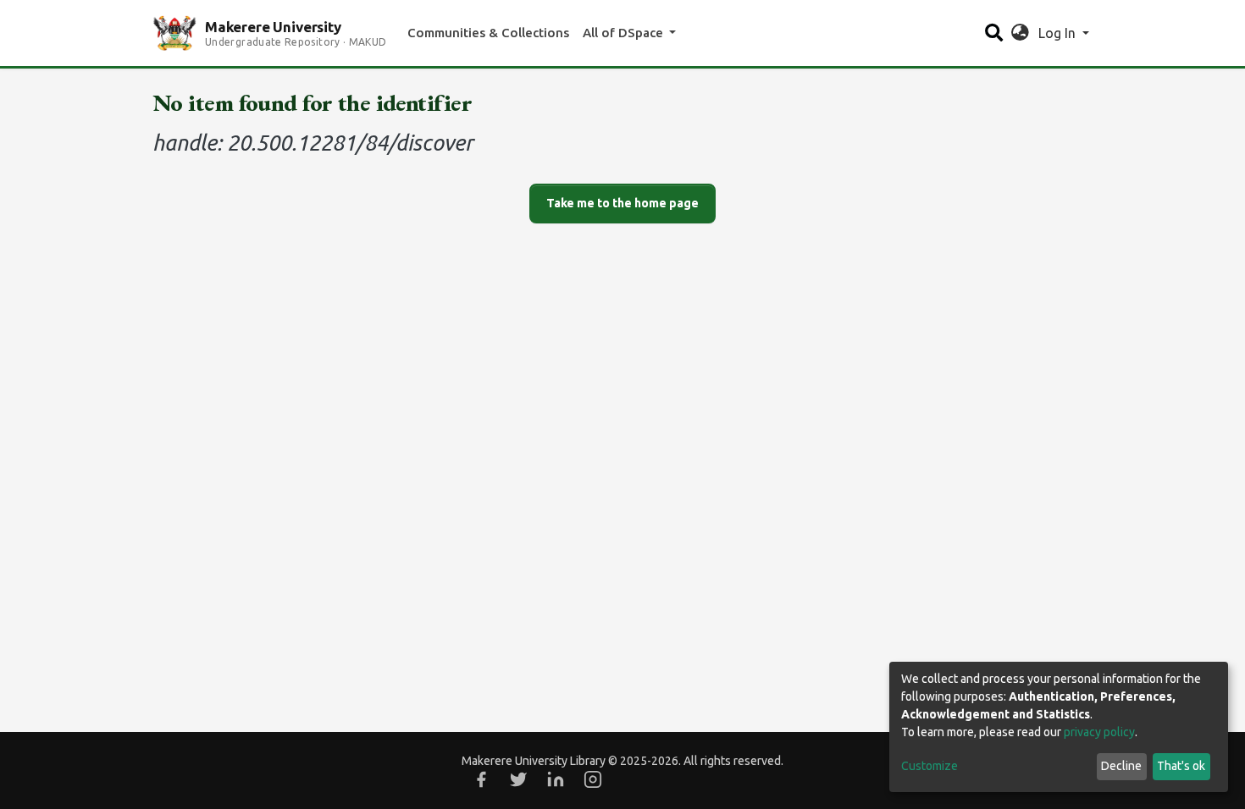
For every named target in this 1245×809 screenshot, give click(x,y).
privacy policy (1099, 732)
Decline (1121, 766)
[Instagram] (593, 779)
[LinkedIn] (555, 779)
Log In (1058, 33)
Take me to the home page (622, 203)
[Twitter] (518, 779)
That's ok (1181, 766)
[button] (1020, 33)
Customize (929, 766)
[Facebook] (481, 779)
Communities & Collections (488, 32)
